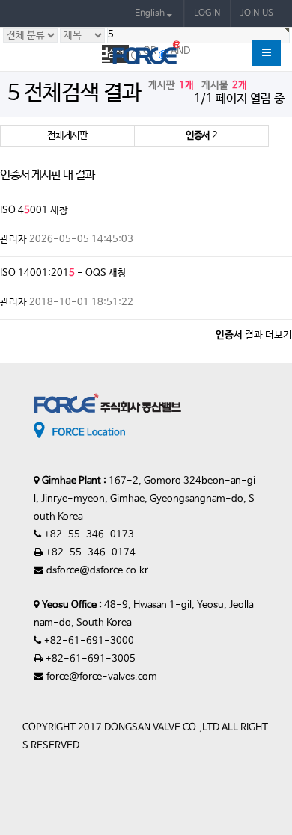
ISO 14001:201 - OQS (53, 273)
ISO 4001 (24, 210)
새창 (59, 210)
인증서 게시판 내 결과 (47, 175)
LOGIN (207, 13)
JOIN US (256, 13)
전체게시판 (67, 135)
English (151, 13)
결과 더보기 (254, 335)
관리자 (13, 239)
